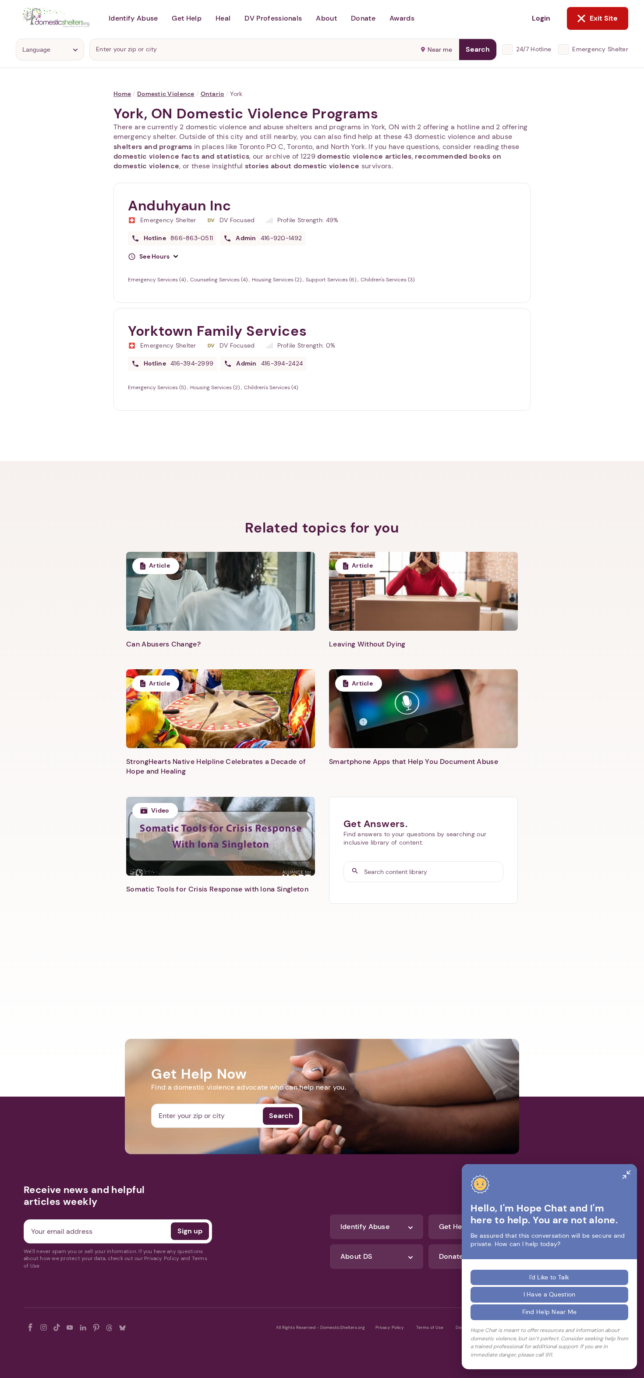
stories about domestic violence (302, 165)
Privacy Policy (389, 1327)
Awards (401, 18)
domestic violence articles (364, 156)
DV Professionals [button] (273, 18)
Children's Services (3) (387, 279)
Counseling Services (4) (219, 279)
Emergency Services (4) (157, 279)
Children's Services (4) (271, 387)
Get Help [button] (187, 18)
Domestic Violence (166, 94)
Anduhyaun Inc (179, 205)
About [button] (326, 18)
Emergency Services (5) (157, 387)
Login (541, 18)
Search (478, 49)
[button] (153, 256)
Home (122, 94)
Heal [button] (223, 18)
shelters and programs (152, 146)
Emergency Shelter (600, 49)
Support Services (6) (331, 279)
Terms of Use (429, 1327)
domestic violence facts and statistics (181, 156)
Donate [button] (363, 18)
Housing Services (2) (277, 279)
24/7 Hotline (533, 49)
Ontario (212, 94)
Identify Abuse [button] (133, 18)
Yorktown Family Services (217, 331)
